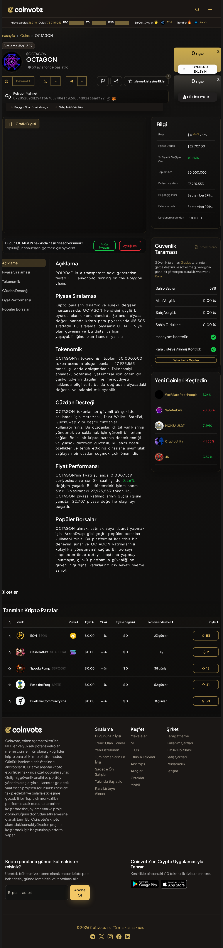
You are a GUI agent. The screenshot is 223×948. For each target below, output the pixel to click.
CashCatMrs (39, 652)
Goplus (186, 262)
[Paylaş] (116, 81)
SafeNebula (173, 410)
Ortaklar (137, 777)
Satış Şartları (177, 757)
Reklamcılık (176, 764)
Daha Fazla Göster (185, 360)
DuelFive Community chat (49, 701)
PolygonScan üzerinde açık (31, 107)
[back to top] (212, 938)
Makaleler (139, 736)
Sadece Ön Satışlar (104, 772)
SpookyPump (40, 668)
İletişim (172, 771)
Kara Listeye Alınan (105, 791)
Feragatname (178, 736)
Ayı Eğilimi (130, 246)
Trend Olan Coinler (110, 743)
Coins (25, 35)
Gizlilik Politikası (179, 750)
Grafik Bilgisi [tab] (26, 123)
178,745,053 (53, 22)
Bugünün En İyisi (108, 736)
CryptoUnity (174, 441)
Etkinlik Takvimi (143, 757)
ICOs (135, 750)
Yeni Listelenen (107, 750)
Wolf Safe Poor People (181, 394)
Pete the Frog (40, 685)
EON (33, 635)
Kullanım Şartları (180, 743)
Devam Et (23, 81)
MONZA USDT (174, 425)
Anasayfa (7, 35)
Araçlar (137, 771)
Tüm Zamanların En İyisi (110, 759)
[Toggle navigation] (210, 10)
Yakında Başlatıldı (109, 781)
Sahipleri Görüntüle (71, 107)
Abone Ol (80, 892)
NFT (134, 743)
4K (167, 457)
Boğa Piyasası (104, 245)
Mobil (135, 784)
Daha (158, 276)
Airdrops (138, 764)
